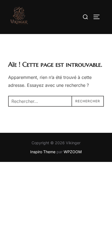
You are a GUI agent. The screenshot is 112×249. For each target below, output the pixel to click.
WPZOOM (73, 151)
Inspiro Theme (42, 151)
